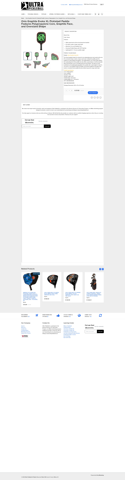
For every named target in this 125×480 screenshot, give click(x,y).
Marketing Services (25, 331)
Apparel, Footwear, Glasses (56, 14)
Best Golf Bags (67, 336)
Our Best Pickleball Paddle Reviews (72, 333)
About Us (23, 327)
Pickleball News (24, 330)
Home (22, 18)
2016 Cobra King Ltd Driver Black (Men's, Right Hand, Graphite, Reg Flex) (30, 293)
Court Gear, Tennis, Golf (84, 14)
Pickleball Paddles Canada (70, 334)
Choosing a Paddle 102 (69, 330)
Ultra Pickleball (28, 477)
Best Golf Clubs (67, 337)
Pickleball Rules (67, 327)
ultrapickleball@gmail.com (77, 4)
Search (22, 326)
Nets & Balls (71, 14)
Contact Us (23, 328)
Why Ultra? (26, 104)
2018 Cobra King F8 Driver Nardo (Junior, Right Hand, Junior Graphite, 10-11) (94, 293)
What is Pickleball (68, 326)
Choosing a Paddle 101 (69, 328)
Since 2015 (64, 4)
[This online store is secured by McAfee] (25, 336)
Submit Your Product (26, 333)
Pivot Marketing (100, 475)
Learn (22, 14)
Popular (43, 14)
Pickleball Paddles (33, 14)
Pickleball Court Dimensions (70, 331)
